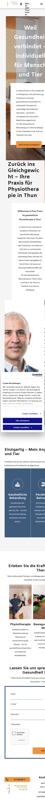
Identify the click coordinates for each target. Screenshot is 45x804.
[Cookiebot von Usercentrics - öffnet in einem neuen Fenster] (32, 375)
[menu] (41, 4)
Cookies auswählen (30, 414)
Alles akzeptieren (22, 421)
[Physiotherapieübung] (20, 602)
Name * (13, 694)
